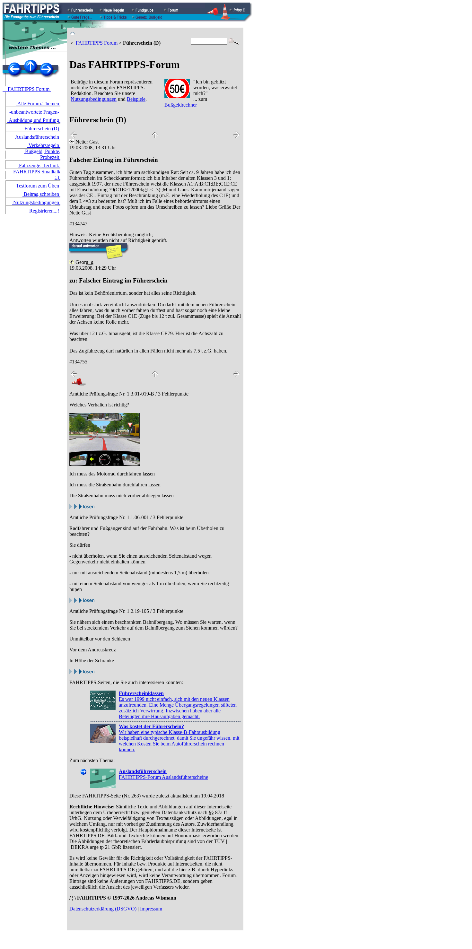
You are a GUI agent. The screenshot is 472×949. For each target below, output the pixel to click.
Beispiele (136, 99)
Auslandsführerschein (37, 137)
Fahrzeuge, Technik (39, 165)
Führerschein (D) (41, 128)
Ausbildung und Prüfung (33, 120)
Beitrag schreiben (41, 194)
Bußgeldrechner (180, 105)
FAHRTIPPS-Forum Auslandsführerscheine (163, 774)
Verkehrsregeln (43, 145)
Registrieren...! (44, 210)
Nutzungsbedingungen (36, 202)
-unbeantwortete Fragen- (34, 112)
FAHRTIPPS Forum (27, 89)
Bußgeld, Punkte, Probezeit (42, 154)
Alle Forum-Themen (38, 103)
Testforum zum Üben (37, 185)
